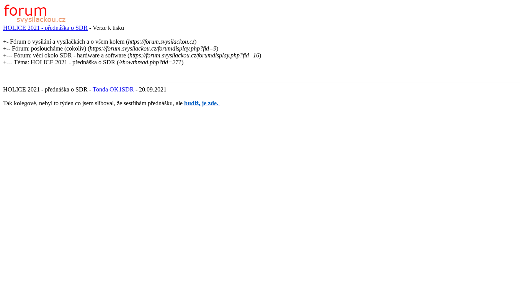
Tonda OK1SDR (113, 89)
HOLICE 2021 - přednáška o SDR (45, 27)
